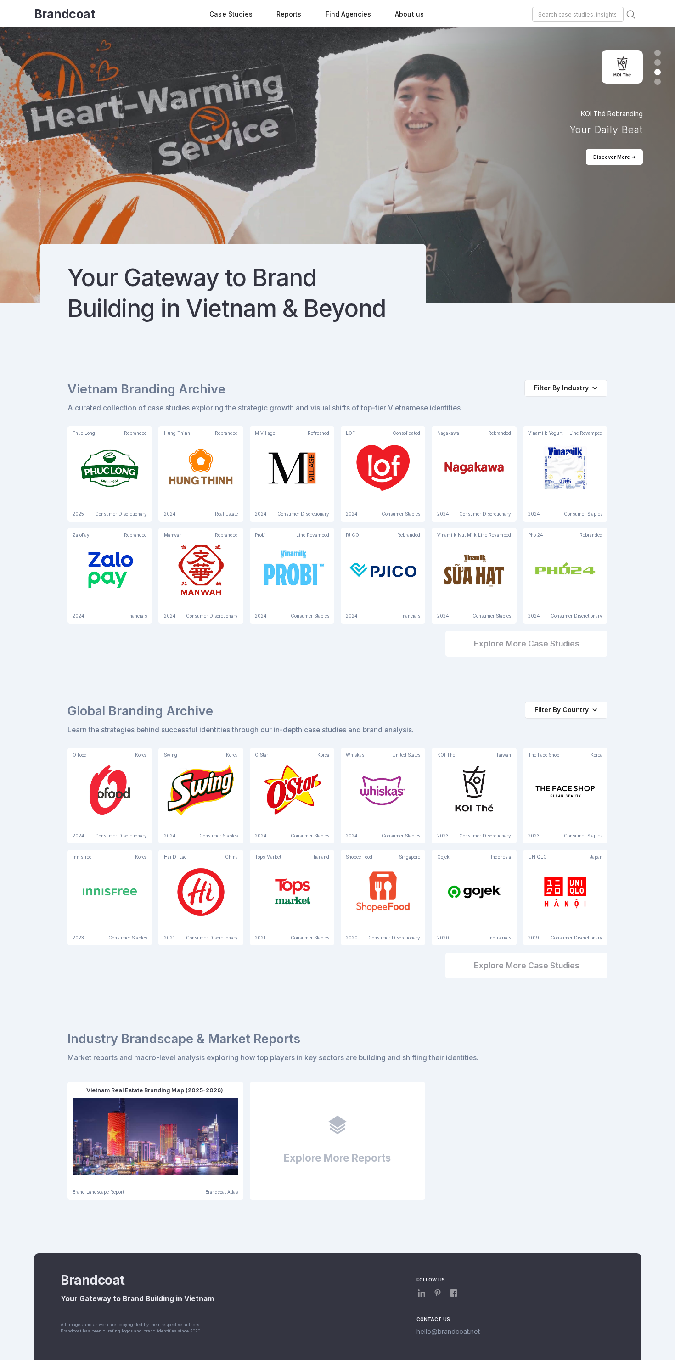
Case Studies (231, 14)
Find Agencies (348, 14)
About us (409, 14)
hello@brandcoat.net (448, 1331)
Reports (288, 14)
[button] (657, 53)
